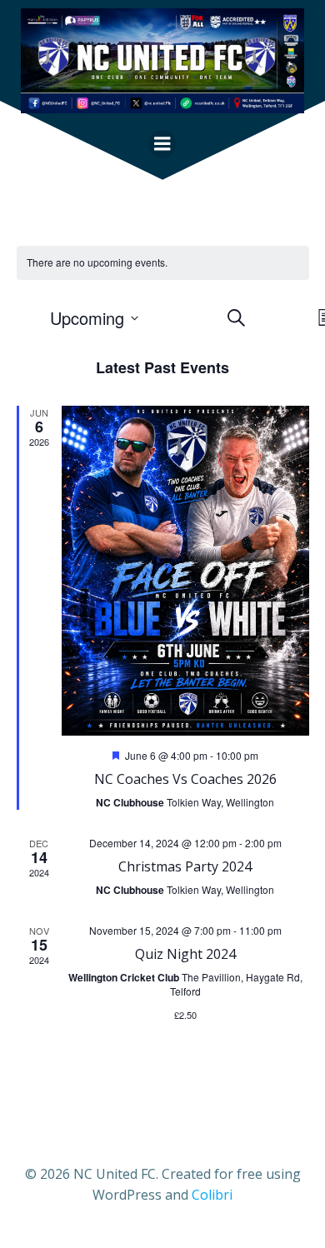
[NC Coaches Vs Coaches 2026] (185, 571)
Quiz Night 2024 (185, 954)
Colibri (212, 1195)
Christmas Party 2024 (185, 866)
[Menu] (162, 144)
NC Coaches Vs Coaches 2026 (185, 779)
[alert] (163, 263)
